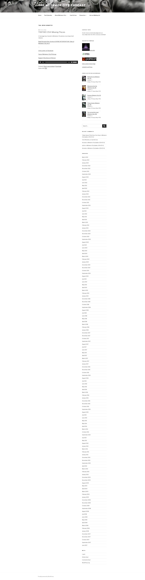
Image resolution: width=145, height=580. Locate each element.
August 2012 (85, 443)
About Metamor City (60, 15)
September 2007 (86, 542)
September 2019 (86, 273)
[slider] (75, 62)
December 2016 (86, 366)
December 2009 (86, 477)
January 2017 (85, 364)
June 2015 (84, 417)
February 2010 (85, 471)
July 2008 (84, 514)
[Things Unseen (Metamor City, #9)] (84, 105)
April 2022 (84, 188)
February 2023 (85, 160)
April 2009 (84, 488)
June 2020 (84, 247)
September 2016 (86, 375)
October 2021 (85, 202)
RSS (46, 68)
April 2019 (84, 287)
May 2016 (84, 386)
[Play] (40, 62)
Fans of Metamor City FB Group (47, 54)
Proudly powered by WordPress (46, 576)
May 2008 (84, 519)
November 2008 (86, 502)
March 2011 (85, 449)
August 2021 (85, 208)
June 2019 (84, 281)
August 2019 (85, 276)
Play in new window (49, 66)
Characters (82, 15)
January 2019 (85, 296)
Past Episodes (48, 15)
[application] (58, 62)
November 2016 (86, 369)
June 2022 (84, 182)
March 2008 (85, 525)
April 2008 (84, 522)
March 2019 (85, 290)
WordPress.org (86, 562)
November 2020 (86, 233)
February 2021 (85, 225)
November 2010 (86, 460)
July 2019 (84, 279)
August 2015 (85, 412)
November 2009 (86, 480)
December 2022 (86, 165)
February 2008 (85, 528)
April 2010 (84, 466)
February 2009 (85, 494)
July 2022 (84, 179)
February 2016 (85, 395)
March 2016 (85, 392)
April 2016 (84, 389)
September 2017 (86, 341)
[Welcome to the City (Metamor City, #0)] (84, 88)
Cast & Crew (73, 15)
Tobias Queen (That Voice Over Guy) (91, 135)
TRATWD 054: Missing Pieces (51, 32)
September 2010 (86, 463)
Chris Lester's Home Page (88, 63)
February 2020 (85, 259)
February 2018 (85, 327)
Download (58, 66)
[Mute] (71, 62)
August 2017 (85, 344)
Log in (83, 554)
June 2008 (84, 517)
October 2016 (85, 372)
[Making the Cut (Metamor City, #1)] (84, 79)
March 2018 (85, 324)
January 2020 (85, 262)
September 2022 (86, 174)
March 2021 (85, 222)
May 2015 (84, 420)
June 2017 (84, 349)
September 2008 (86, 508)
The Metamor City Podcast (62, 5)
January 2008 (85, 531)
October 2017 (85, 338)
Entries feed (85, 557)
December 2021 (86, 196)
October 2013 (85, 432)
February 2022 (85, 191)
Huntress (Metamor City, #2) (94, 95)
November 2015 (86, 403)
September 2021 (86, 205)
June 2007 (84, 545)
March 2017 (85, 358)
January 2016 (85, 398)
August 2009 (85, 483)
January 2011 (85, 454)
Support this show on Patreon (47, 58)
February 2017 (85, 361)
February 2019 (85, 293)
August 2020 (85, 242)
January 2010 (85, 474)
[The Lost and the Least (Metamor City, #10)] (84, 114)
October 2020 (85, 236)
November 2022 (86, 168)
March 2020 (85, 256)
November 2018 (86, 301)
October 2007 (85, 539)
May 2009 (84, 485)
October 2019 (85, 270)
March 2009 (85, 491)
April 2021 (84, 219)
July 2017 (84, 347)
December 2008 (86, 500)
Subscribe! (92, 50)
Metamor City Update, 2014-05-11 (96, 142)
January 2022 (85, 194)
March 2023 (85, 157)
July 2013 (84, 437)
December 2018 (86, 298)
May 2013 (84, 440)
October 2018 (85, 304)
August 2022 (85, 177)
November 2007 (86, 536)
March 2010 (85, 468)
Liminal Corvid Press (87, 67)
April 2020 (84, 253)
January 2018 (85, 330)
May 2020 (84, 250)
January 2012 (85, 446)
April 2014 (84, 426)
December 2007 (86, 534)
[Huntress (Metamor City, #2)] (84, 98)
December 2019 (86, 264)
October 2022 (85, 171)
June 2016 (84, 383)
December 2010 (86, 457)
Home (39, 15)
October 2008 (85, 505)
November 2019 (86, 267)
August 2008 (85, 511)
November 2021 (86, 199)
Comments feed (86, 560)
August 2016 (85, 378)
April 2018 (84, 321)
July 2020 (84, 245)
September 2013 (86, 434)
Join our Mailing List (94, 15)
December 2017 (86, 332)
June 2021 (84, 213)
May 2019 (84, 284)
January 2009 (85, 497)
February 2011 (85, 451)
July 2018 (84, 313)
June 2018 (84, 315)
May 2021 (84, 216)
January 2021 (85, 228)
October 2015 (85, 406)
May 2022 (84, 185)
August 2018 (85, 310)
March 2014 (85, 429)
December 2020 (86, 230)
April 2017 (84, 355)
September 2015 (86, 409)
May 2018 (84, 318)
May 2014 (84, 423)
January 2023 (85, 163)
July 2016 (84, 381)
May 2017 (84, 352)
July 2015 (84, 415)
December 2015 (86, 400)
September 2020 (86, 239)
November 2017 (86, 335)
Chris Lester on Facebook (45, 50)
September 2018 (86, 307)
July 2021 (84, 211)
